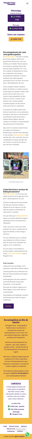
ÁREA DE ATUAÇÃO (12, 429)
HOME (5, 426)
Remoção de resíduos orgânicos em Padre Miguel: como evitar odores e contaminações (14, 289)
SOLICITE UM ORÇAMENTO (20, 373)
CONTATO (20, 431)
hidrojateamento (10, 56)
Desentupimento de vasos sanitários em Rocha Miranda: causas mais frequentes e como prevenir (15, 282)
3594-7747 (16, 403)
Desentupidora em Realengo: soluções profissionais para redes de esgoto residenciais (15, 297)
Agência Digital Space (21, 436)
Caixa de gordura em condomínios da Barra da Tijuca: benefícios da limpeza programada (15, 274)
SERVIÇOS (24, 426)
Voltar (8, 306)
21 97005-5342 (17, 18)
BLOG (21, 429)
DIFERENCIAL (11, 431)
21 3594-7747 (16, 39)
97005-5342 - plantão (17, 406)
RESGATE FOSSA (14, 426)
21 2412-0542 (17, 28)
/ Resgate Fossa (16, 414)
